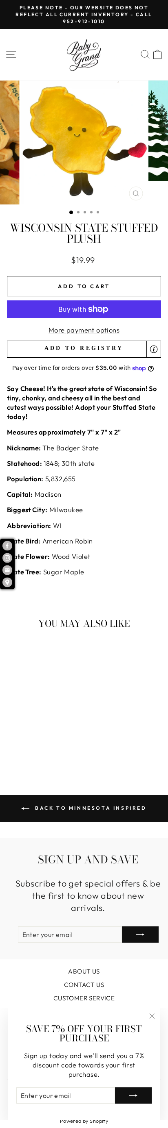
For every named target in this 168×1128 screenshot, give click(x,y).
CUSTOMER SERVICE (84, 998)
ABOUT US (83, 971)
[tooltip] (154, 349)
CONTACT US (84, 985)
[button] (84, 349)
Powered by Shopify (84, 1120)
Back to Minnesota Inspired (89, 808)
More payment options (84, 330)
